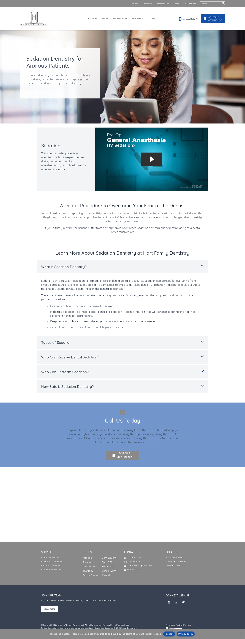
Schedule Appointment (139, 565)
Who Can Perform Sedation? (64, 372)
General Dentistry (50, 557)
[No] (240, 634)
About (105, 18)
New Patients (120, 18)
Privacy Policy (109, 625)
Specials (134, 3)
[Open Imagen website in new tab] (174, 628)
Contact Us (134, 561)
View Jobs (49, 609)
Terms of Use (123, 625)
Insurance (137, 18)
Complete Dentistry (51, 561)
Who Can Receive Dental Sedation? (70, 357)
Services (93, 18)
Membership (163, 3)
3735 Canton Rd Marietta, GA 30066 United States (176, 561)
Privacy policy (185, 633)
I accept (169, 633)
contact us (164, 438)
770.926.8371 (190, 18)
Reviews (148, 3)
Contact (152, 18)
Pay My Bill (190, 3)
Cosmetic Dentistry (51, 569)
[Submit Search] (223, 3)
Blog (177, 3)
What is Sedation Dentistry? (63, 267)
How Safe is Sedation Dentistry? (67, 386)
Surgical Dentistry (50, 565)
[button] (122, 455)
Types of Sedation (56, 342)
